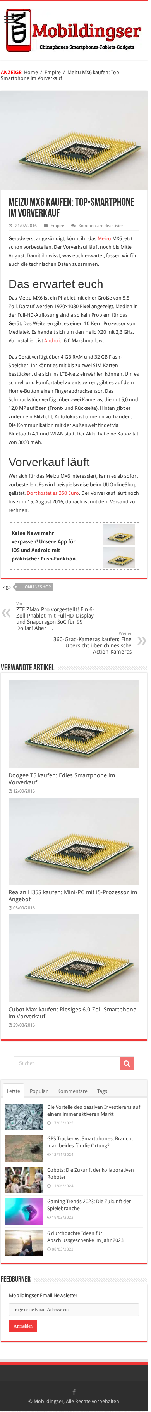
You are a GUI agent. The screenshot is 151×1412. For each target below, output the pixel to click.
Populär (39, 1091)
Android (53, 340)
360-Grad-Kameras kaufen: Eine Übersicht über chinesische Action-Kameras (92, 643)
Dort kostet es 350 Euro (53, 493)
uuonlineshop (35, 587)
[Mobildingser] (74, 29)
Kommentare (72, 1091)
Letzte (13, 1091)
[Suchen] (127, 1063)
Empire (53, 72)
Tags (102, 1091)
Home (31, 72)
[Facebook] (74, 1392)
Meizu (104, 238)
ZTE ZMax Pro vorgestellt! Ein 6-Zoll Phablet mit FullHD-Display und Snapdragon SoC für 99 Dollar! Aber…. (55, 616)
